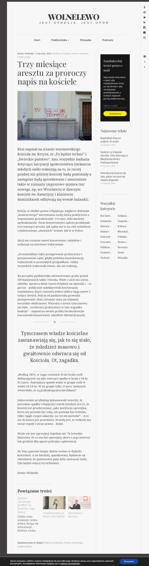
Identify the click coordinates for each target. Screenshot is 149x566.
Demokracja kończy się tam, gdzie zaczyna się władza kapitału (113, 176)
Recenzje (123, 247)
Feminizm (105, 221)
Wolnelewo (73, 16)
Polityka (66, 53)
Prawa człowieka (79, 53)
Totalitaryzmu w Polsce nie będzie (54, 514)
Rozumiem (129, 561)
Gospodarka (124, 221)
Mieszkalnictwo (126, 231)
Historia (104, 226)
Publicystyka (60, 40)
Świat (121, 252)
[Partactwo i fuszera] (79, 502)
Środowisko (106, 252)
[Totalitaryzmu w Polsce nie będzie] (54, 502)
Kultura (57, 53)
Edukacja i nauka (127, 215)
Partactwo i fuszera (75, 514)
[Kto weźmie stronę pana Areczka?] (144, 67)
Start (37, 40)
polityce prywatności (70, 563)
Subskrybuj (115, 113)
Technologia (107, 257)
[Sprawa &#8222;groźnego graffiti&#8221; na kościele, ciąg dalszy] (30, 513)
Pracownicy (106, 242)
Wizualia (85, 40)
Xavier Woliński (25, 53)
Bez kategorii (107, 215)
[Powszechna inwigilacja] (144, 62)
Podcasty (107, 40)
